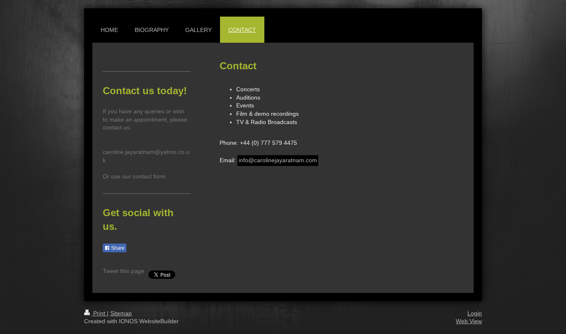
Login (474, 313)
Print (99, 313)
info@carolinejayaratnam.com (278, 160)
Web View (469, 321)
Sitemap (121, 313)
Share (117, 248)
